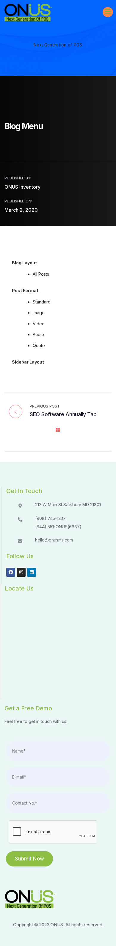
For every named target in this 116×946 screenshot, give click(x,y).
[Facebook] (10, 572)
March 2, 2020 (21, 210)
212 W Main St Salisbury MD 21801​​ (68, 504)
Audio (38, 334)
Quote (39, 345)
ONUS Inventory (22, 187)
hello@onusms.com (54, 539)
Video (39, 323)
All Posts (41, 274)
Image (39, 312)
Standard (42, 301)
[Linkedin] (31, 572)
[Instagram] (21, 572)
